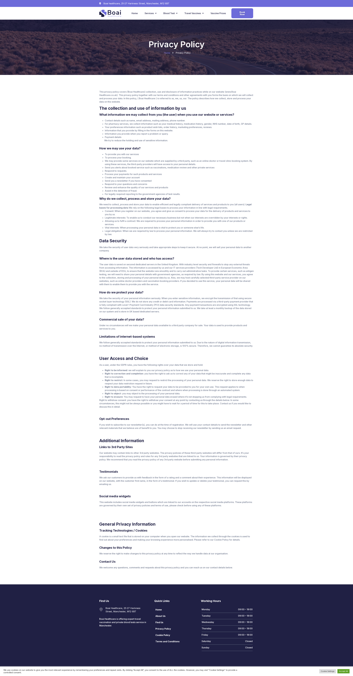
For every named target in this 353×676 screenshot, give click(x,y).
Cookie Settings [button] (327, 671)
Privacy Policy (163, 628)
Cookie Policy (162, 635)
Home (135, 13)
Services (149, 13)
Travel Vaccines (192, 13)
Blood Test (169, 13)
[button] (242, 13)
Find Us (159, 622)
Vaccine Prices (218, 13)
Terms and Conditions (167, 641)
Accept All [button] (343, 671)
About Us (160, 616)
